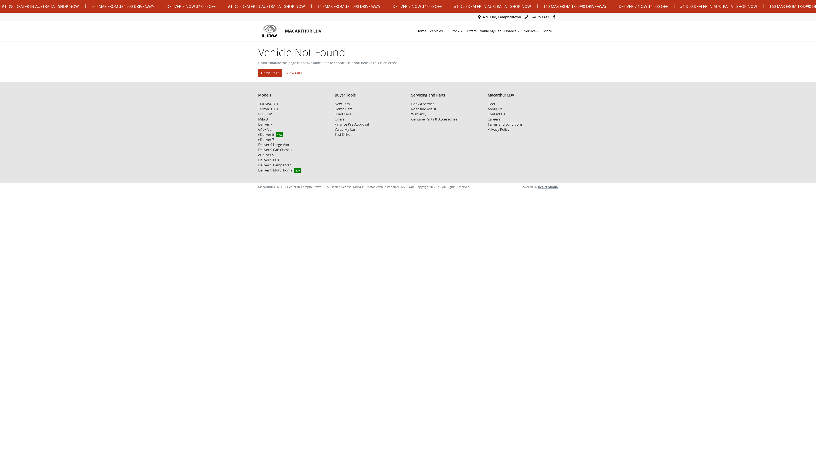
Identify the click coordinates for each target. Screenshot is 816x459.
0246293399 (539, 17)
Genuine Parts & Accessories (434, 119)
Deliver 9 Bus (268, 160)
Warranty (418, 114)
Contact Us (496, 114)
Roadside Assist (423, 109)
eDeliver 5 (266, 134)
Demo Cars (344, 109)
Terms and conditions (505, 124)
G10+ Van (265, 129)
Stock (454, 31)
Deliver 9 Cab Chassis (275, 149)
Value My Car (490, 31)
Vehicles (436, 31)
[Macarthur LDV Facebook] (555, 17)
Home (421, 31)
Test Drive (343, 134)
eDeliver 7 (266, 139)
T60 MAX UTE (268, 104)
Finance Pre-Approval (352, 124)
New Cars (342, 104)
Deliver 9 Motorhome (275, 170)
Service (530, 31)
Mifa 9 (263, 119)
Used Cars (343, 114)
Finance (510, 31)
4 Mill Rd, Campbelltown (502, 17)
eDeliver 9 (266, 155)
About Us (495, 109)
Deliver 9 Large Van (273, 144)
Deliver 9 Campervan (275, 165)
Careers (494, 119)
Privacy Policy (498, 129)
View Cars (294, 73)
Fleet (491, 104)
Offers (472, 31)
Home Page (270, 73)
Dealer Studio (548, 187)
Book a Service (422, 104)
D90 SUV (265, 114)
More (547, 31)
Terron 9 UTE (268, 109)
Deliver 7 (265, 124)
